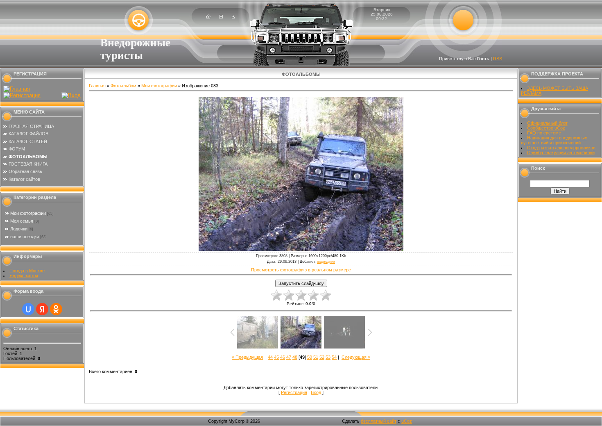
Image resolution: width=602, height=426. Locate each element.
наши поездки (24, 236)
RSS (497, 58)
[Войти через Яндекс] (42, 309)
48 (294, 357)
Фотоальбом (123, 85)
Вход (316, 392)
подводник (326, 262)
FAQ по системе (544, 132)
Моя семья (21, 221)
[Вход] (233, 16)
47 (288, 357)
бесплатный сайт (378, 421)
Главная (97, 85)
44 (270, 357)
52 (321, 357)
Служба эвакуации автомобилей (561, 152)
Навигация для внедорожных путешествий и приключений (554, 140)
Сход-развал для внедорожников (561, 147)
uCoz (406, 421)
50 (309, 357)
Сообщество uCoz (546, 127)
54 (334, 357)
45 (276, 357)
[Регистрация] (221, 16)
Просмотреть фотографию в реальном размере (301, 269)
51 (315, 357)
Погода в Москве (27, 270)
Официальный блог (547, 123)
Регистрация (294, 392)
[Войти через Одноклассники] (56, 309)
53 (328, 357)
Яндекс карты (23, 275)
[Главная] (208, 16)
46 (282, 357)
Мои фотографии (28, 213)
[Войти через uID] (28, 309)
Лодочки (18, 228)
